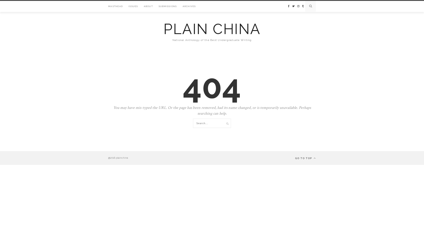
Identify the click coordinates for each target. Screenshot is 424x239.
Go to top (304, 158)
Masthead (115, 6)
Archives (189, 6)
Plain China (211, 29)
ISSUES (133, 6)
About (148, 6)
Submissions (168, 6)
